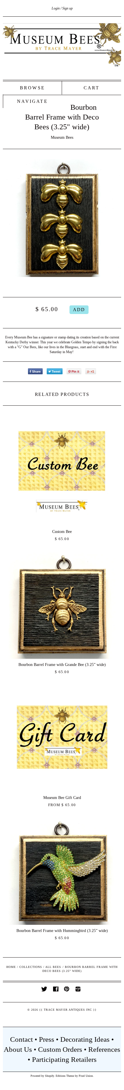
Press (46, 1039)
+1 (92, 371)
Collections (30, 966)
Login (56, 8)
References (104, 1049)
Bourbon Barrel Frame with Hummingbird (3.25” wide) (62, 931)
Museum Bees (62, 137)
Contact (21, 1039)
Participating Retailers (64, 1059)
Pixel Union (86, 1075)
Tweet (56, 371)
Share (36, 371)
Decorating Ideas (85, 1039)
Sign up (67, 8)
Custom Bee (62, 531)
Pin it (75, 371)
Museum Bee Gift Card (62, 798)
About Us (18, 1049)
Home (11, 966)
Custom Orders (60, 1049)
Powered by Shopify (42, 1075)
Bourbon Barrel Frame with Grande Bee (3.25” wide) (62, 665)
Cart (92, 87)
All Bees (53, 966)
